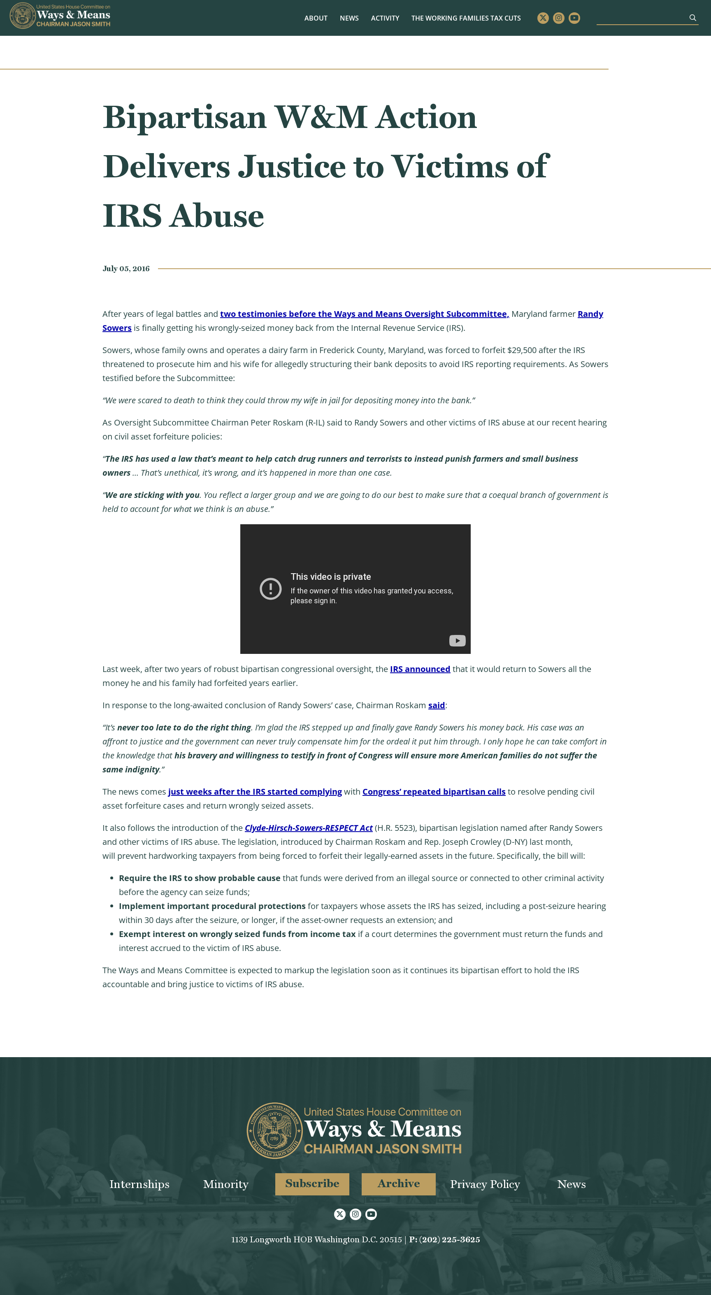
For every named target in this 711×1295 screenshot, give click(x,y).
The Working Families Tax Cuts (466, 18)
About (316, 18)
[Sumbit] (693, 18)
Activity (385, 18)
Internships (139, 1184)
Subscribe (312, 1183)
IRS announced (420, 668)
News (349, 18)
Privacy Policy (485, 1184)
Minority (226, 1184)
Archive (399, 1183)
